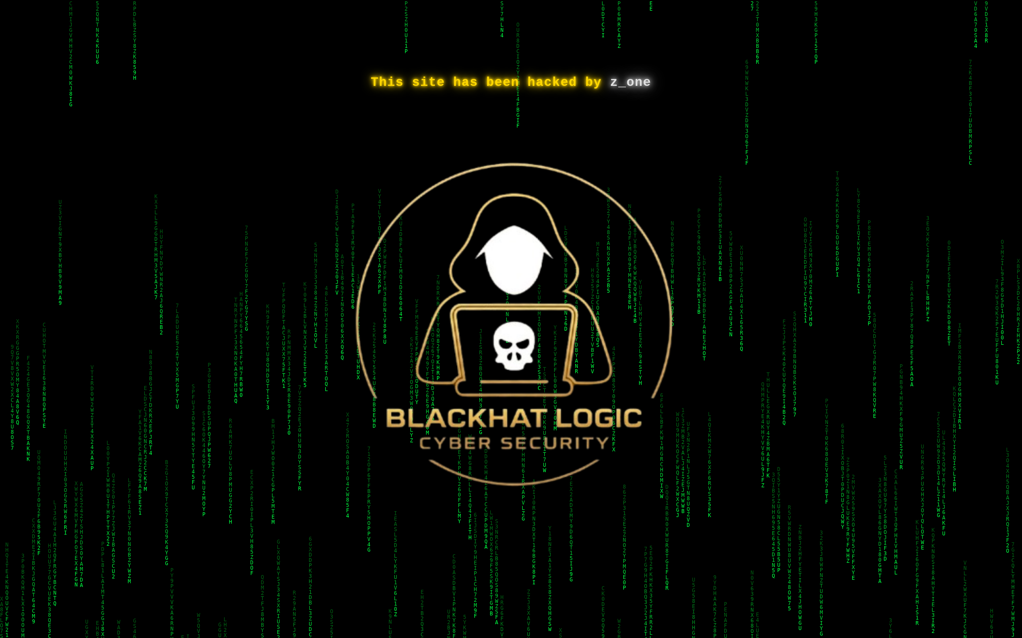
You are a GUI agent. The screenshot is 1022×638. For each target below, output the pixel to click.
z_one (630, 82)
